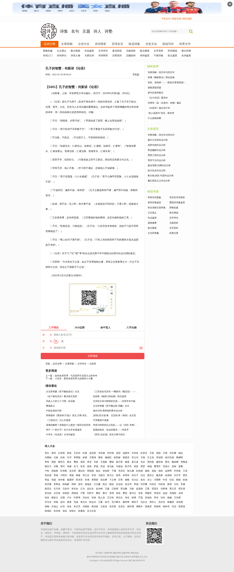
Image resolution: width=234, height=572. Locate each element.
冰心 (149, 480)
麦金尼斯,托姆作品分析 (159, 165)
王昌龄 (103, 462)
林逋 (85, 457)
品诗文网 (49, 44)
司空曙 (144, 484)
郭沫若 (79, 480)
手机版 (135, 74)
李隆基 (184, 462)
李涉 (156, 497)
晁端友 (88, 484)
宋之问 (135, 457)
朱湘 (87, 480)
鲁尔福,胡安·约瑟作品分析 (161, 175)
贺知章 (106, 471)
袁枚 (154, 471)
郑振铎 (157, 506)
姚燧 (169, 497)
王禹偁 (92, 457)
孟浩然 (92, 453)
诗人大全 (50, 446)
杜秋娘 (139, 471)
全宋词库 (103, 557)
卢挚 (82, 493)
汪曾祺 (115, 488)
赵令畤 (99, 488)
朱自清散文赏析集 (157, 207)
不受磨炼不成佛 (101, 420)
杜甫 (85, 453)
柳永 (69, 462)
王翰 (143, 457)
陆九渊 (130, 471)
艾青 (120, 480)
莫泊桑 (124, 488)
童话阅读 (117, 50)
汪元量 (97, 484)
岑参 (96, 462)
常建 (183, 484)
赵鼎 (165, 493)
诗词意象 (111, 557)
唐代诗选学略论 (155, 93)
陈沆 (105, 484)
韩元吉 (119, 497)
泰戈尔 (83, 502)
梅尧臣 (108, 457)
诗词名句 (127, 557)
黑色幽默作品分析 (157, 150)
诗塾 (109, 31)
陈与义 (110, 475)
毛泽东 (121, 471)
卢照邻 (63, 475)
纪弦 (172, 480)
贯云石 (173, 488)
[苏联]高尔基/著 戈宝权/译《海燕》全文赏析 (115, 415)
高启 (174, 506)
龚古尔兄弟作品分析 (158, 140)
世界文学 (185, 44)
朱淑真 (148, 497)
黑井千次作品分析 (157, 160)
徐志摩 (103, 480)
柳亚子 (135, 502)
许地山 (54, 506)
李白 (47, 453)
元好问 (66, 488)
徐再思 (66, 493)
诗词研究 (103, 55)
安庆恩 (112, 506)
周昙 (143, 466)
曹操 (76, 462)
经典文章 (173, 233)
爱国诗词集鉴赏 (177, 202)
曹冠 (125, 493)
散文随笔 (144, 50)
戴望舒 (70, 480)
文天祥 (57, 488)
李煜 (47, 462)
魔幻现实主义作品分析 (159, 181)
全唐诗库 (95, 557)
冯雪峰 (157, 480)
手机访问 (165, 19)
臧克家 (159, 475)
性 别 (47, 341)
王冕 (147, 488)
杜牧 (62, 457)
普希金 (57, 484)
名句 (75, 31)
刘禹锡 (48, 457)
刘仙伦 (86, 497)
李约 (62, 466)
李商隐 (77, 457)
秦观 (127, 462)
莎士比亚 (91, 511)
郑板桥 (54, 471)
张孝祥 (126, 475)
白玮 (62, 506)
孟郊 (118, 453)
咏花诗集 (134, 44)
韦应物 (101, 453)
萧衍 (105, 493)
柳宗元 (61, 462)
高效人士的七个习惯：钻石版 (60, 401)
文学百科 (158, 50)
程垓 (118, 493)
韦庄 (143, 462)
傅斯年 (139, 506)
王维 (165, 453)
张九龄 (110, 466)
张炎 (47, 497)
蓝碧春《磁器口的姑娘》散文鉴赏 (109, 396)
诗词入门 (48, 55)
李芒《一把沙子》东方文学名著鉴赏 (64, 430)
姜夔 (180, 466)
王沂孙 (110, 497)
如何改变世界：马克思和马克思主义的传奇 (76, 375)
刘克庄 (152, 484)
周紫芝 (148, 493)
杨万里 (119, 462)
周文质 (181, 488)
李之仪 (86, 475)
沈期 (62, 497)
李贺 (89, 462)
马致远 (119, 466)
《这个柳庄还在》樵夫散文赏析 (61, 396)
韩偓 (73, 484)
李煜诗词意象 (154, 197)
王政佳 (103, 506)
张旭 (94, 497)
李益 (47, 480)
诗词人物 (75, 55)
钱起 (180, 453)
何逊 (76, 502)
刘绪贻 (86, 506)
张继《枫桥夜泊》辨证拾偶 (161, 77)
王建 (107, 488)
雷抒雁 (48, 484)
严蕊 (140, 497)
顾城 (178, 480)
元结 (176, 484)
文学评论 (103, 50)
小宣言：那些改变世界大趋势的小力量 (74, 378)
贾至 (185, 475)
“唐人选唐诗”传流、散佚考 (161, 113)
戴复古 (54, 497)
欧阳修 (117, 457)
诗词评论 (61, 55)
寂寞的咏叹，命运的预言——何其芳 (111, 430)
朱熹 (82, 466)
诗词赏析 (100, 44)
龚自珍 (81, 471)
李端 (136, 484)
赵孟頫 (139, 488)
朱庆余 (74, 488)
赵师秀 (168, 471)
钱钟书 (166, 506)
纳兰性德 (169, 457)
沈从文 (144, 502)
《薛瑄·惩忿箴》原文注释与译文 (109, 434)
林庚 (134, 497)
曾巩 (80, 484)
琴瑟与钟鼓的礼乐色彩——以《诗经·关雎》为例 (117, 425)
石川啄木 (116, 502)
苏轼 (53, 453)
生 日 (47, 347)
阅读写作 (168, 44)
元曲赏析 (131, 50)
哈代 (107, 502)
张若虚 (48, 475)
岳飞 (76, 466)
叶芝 (165, 480)
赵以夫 (90, 488)
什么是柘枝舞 (154, 118)
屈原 (82, 462)
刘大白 (135, 480)
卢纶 (47, 471)
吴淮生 (121, 506)
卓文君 (57, 493)
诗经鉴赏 (144, 55)
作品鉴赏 (89, 50)
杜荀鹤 (63, 471)
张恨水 (72, 511)
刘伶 (163, 497)
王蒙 (100, 502)
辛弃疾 (135, 453)
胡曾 (136, 466)
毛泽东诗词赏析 (177, 197)
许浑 (69, 457)
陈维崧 (48, 511)
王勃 (151, 453)
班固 (56, 502)
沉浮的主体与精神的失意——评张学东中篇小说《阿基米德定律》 (125, 401)
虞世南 (159, 462)
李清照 (159, 457)
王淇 (185, 471)
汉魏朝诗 (131, 55)
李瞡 (71, 475)
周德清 (74, 493)
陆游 (69, 453)
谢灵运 (48, 488)
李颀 (56, 475)
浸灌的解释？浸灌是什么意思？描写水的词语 (68, 425)
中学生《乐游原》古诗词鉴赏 (60, 434)
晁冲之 (132, 493)
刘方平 (177, 475)
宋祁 (94, 475)
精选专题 (176, 19)
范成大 (166, 466)
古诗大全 (83, 44)
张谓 (111, 493)
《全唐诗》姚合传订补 (159, 108)
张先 (127, 497)
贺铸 (174, 466)
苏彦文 (155, 488)
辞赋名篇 (48, 50)
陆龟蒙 (66, 484)
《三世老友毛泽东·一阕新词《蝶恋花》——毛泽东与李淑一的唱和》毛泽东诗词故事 (134, 391)
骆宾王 (48, 466)
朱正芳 (77, 506)
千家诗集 (158, 55)
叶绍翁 (177, 471)
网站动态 (135, 553)
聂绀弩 (126, 502)
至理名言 (117, 44)
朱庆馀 (57, 511)
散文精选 (75, 50)
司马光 (48, 502)
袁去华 (128, 484)
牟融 (149, 466)
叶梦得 (77, 497)
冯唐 (131, 488)
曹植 (111, 462)
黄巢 (69, 502)
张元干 (135, 475)
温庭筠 (126, 453)
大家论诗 (89, 55)
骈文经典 (186, 50)
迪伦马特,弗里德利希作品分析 (108, 411)
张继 (69, 466)
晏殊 (100, 457)
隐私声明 (117, 553)
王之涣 (150, 457)
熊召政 (95, 506)
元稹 (56, 457)
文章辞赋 (67, 44)
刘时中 (90, 493)
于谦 (114, 471)
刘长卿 (173, 453)
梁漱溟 (148, 506)
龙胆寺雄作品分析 (157, 145)
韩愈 (53, 462)
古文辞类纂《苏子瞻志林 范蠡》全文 (111, 406)
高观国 (173, 493)
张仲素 (61, 480)
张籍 (53, 480)
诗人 (97, 31)
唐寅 (89, 466)
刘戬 (56, 466)
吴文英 (72, 471)
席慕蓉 (95, 480)
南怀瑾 (130, 506)
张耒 (140, 493)
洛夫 (143, 480)
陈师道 (181, 506)
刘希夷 (164, 488)
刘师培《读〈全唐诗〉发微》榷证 (164, 103)
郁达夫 (92, 502)
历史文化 (151, 44)
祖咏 (160, 471)
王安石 (77, 453)
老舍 (69, 506)
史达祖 (119, 484)
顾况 (111, 484)
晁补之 (150, 475)
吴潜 (180, 493)
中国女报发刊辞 (54, 411)
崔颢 (158, 453)
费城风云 (50, 406)
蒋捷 (78, 475)
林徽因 (170, 502)
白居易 (61, 453)
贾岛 (167, 462)
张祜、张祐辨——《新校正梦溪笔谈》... (168, 82)
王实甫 (177, 497)
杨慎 (147, 471)
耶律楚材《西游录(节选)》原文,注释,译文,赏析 (69, 415)
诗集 (64, 31)
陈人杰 (101, 497)
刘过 (143, 475)
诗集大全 (119, 557)
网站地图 (187, 19)
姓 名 (47, 334)
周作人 (152, 502)
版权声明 (126, 553)
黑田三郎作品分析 (157, 155)
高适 (102, 466)
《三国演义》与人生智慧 (58, 420)
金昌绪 (168, 475)
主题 (86, 31)
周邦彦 (150, 462)
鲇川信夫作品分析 (157, 170)
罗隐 (96, 466)
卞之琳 (112, 480)
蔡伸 (169, 484)
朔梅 (47, 506)
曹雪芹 (157, 466)
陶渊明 (179, 457)
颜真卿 (175, 462)
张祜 (65, 511)
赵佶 (62, 502)
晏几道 (135, 462)
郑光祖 (48, 493)
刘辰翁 (161, 484)
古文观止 (61, 50)
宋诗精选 (172, 50)
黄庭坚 (126, 457)
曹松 (98, 493)
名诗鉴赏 (186, 55)
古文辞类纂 (153, 233)
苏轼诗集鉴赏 (154, 202)
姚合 (98, 471)
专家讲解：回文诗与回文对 (161, 72)
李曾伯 (157, 493)
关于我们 (99, 553)
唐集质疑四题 (154, 87)
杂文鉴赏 (172, 55)
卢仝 (69, 497)
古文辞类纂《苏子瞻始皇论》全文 (62, 391)
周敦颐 (90, 471)
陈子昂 (128, 466)
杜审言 (144, 453)
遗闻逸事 (152, 223)
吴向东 (161, 502)
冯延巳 (101, 475)
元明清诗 (117, 55)
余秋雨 (179, 502)
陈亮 (118, 475)
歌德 (185, 480)
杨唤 (127, 480)
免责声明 (108, 553)
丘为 (82, 488)
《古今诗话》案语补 (158, 98)
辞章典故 (135, 557)
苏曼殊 (81, 511)
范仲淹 (110, 453)
